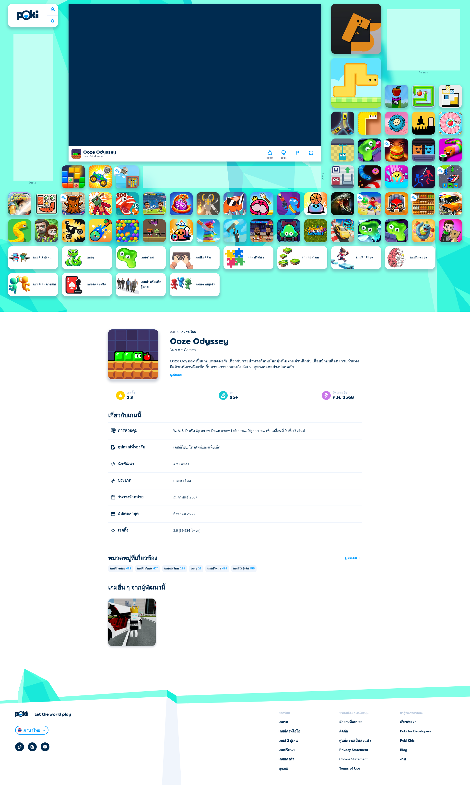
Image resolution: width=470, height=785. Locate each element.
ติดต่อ (343, 731)
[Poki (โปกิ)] (27, 15)
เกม (172, 332)
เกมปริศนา (217, 568)
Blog (403, 750)
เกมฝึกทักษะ (147, 568)
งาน (403, 759)
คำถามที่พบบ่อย (350, 722)
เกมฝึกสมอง (120, 568)
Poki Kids (407, 740)
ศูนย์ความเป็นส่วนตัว (355, 740)
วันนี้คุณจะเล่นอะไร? (52, 21)
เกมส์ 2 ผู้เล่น (244, 568)
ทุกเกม (283, 768)
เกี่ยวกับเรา (408, 722)
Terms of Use (349, 768)
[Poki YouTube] (45, 746)
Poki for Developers (415, 731)
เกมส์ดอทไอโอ (289, 731)
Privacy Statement (353, 750)
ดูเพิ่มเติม (176, 375)
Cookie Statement (353, 759)
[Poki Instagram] (32, 746)
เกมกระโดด (188, 332)
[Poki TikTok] (19, 746)
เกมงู (196, 568)
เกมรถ (283, 722)
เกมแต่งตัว (286, 759)
